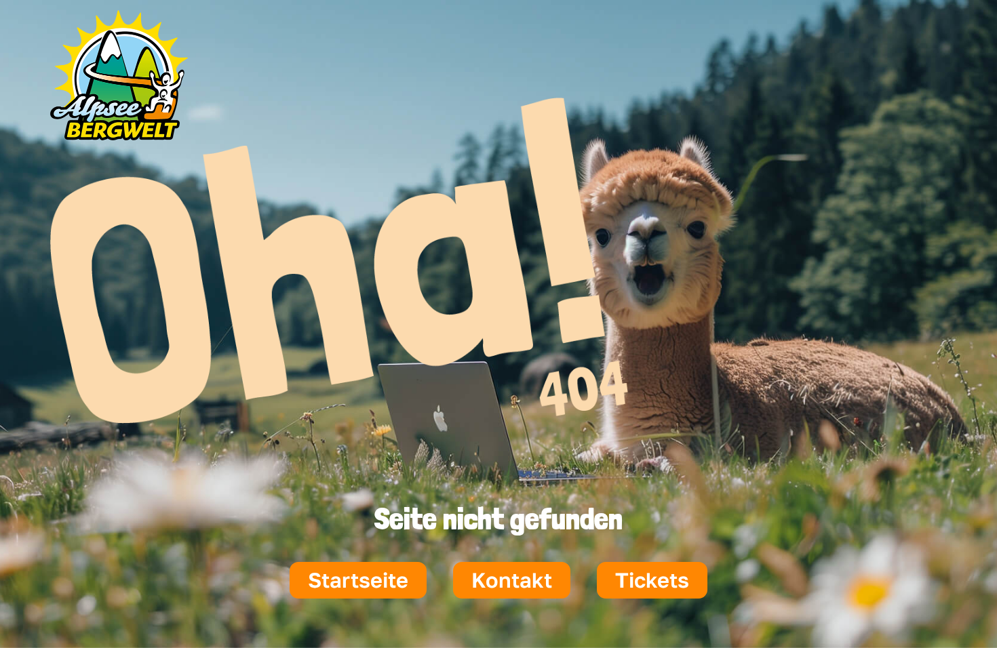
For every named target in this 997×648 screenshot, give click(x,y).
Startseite (358, 579)
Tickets (652, 579)
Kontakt (511, 579)
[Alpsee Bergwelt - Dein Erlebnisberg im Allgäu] (119, 135)
